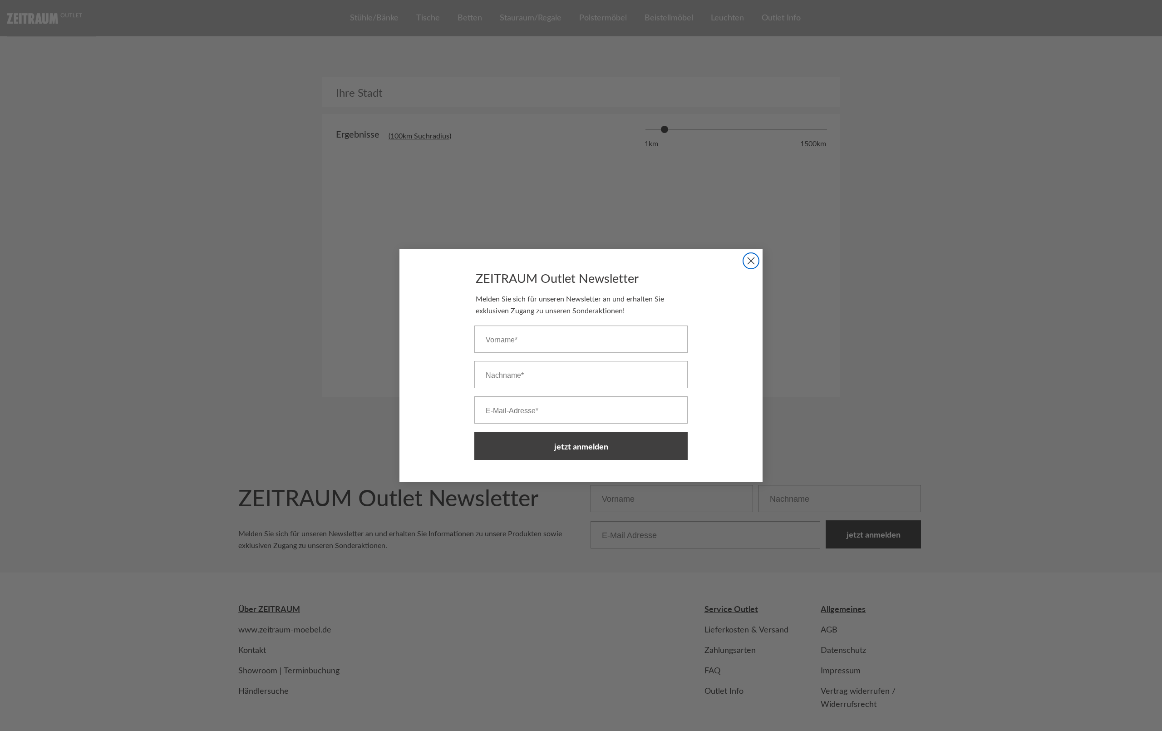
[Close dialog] (751, 261)
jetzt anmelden (581, 446)
